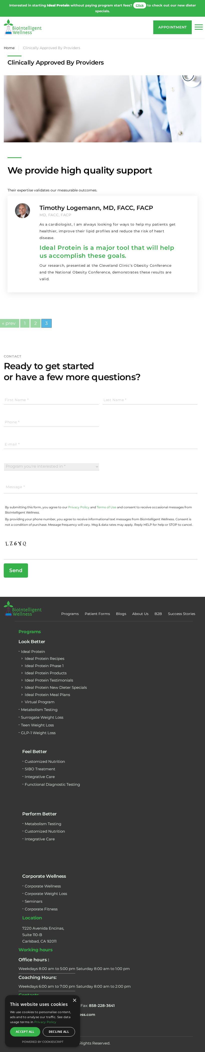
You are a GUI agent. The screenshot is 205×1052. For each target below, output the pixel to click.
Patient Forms (97, 608)
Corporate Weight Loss (46, 887)
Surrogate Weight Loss (42, 711)
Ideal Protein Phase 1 (44, 660)
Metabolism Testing (39, 703)
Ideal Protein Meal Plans (47, 689)
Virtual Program (39, 696)
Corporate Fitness (41, 903)
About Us (140, 608)
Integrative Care (40, 771)
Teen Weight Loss (37, 719)
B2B (158, 608)
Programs (70, 608)
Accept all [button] (25, 1032)
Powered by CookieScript (42, 1042)
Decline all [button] (59, 1032)
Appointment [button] (172, 21)
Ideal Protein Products (45, 667)
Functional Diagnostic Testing (52, 778)
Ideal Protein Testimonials (49, 674)
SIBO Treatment (40, 763)
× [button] (74, 1000)
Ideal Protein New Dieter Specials (56, 681)
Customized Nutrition (45, 755)
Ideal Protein (33, 645)
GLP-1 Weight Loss (38, 726)
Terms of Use (106, 501)
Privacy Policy (79, 501)
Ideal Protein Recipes (44, 652)
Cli (132, 5)
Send (15, 564)
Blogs (121, 608)
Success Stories (181, 608)
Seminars (33, 895)
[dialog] (42, 1021)
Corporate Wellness (43, 880)
